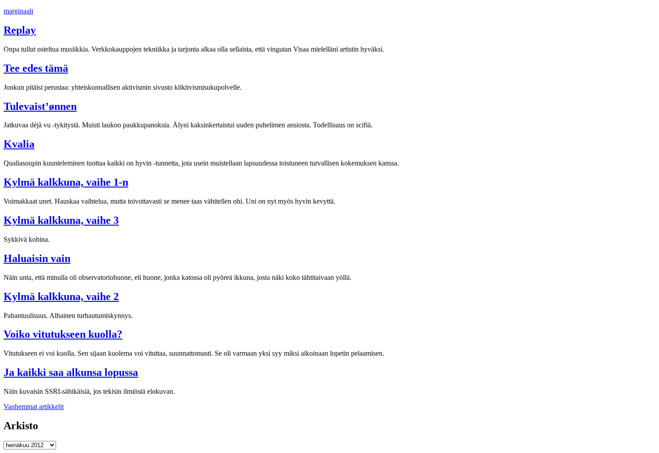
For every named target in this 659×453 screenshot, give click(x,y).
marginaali (18, 11)
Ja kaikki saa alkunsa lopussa (71, 372)
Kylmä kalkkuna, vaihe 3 (61, 220)
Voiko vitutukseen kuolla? (63, 334)
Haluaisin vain (37, 258)
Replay (20, 30)
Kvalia (19, 144)
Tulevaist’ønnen (40, 106)
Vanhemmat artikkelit (34, 406)
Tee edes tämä (36, 68)
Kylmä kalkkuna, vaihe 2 (61, 296)
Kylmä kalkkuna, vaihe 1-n (66, 182)
